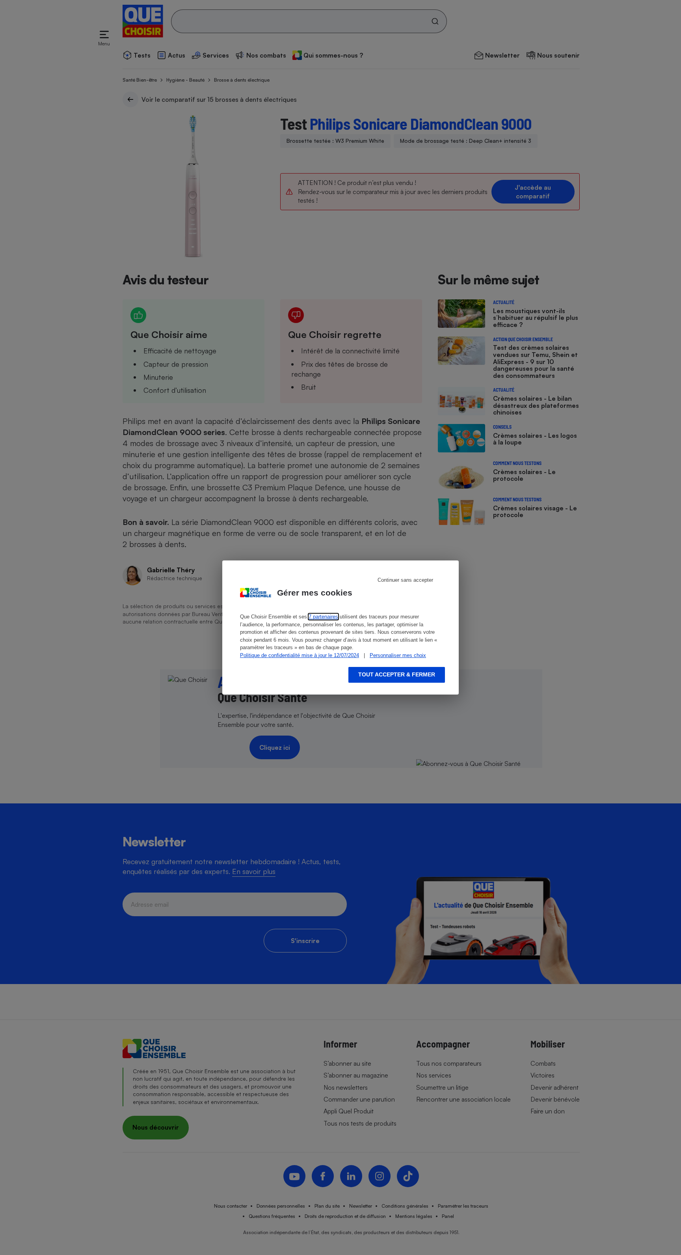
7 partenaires (323, 617)
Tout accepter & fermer (396, 674)
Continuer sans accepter (405, 580)
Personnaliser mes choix (398, 655)
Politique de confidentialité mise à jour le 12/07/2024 (299, 655)
